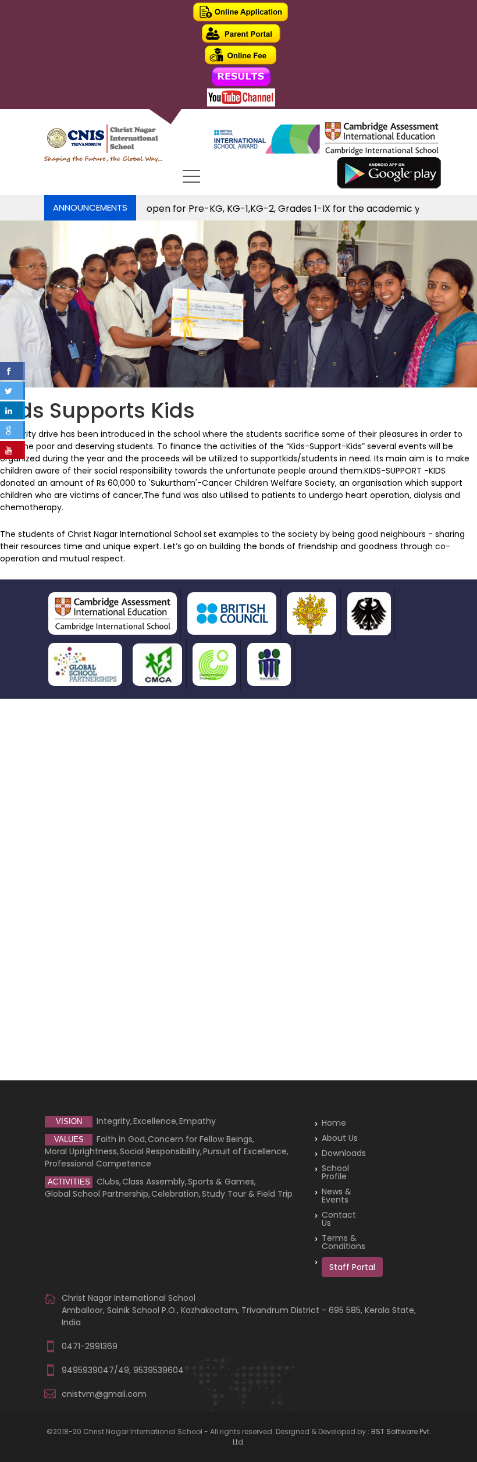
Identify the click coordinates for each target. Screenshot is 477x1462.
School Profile (335, 1172)
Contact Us (339, 1219)
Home (334, 1123)
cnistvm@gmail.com (104, 1394)
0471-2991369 (90, 1346)
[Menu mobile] (191, 178)
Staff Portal (352, 1267)
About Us (340, 1138)
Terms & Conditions (343, 1242)
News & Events (336, 1195)
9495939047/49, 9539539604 (123, 1370)
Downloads (344, 1153)
